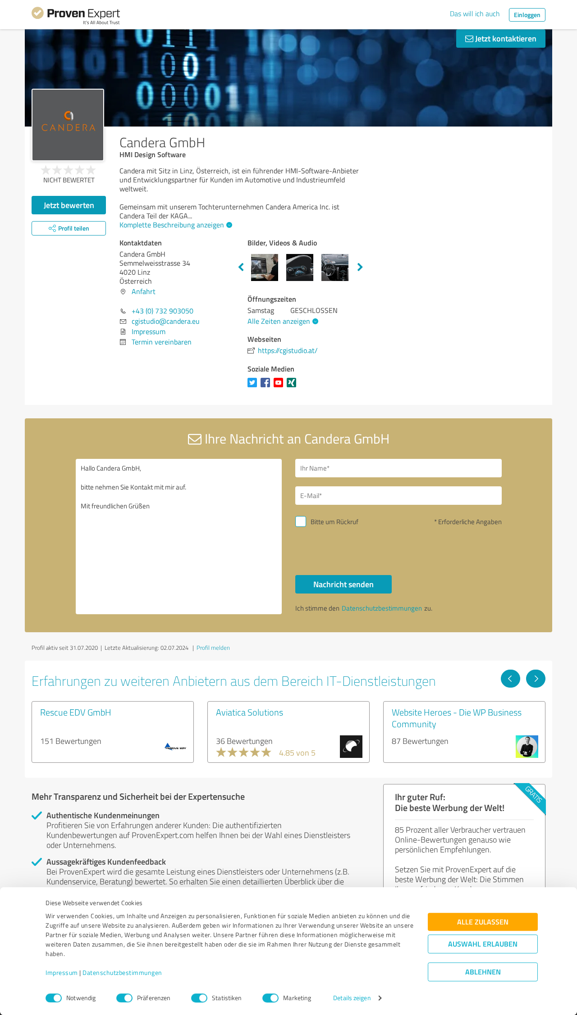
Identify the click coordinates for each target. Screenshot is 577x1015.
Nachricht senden (343, 584)
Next (360, 267)
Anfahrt (144, 291)
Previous (240, 267)
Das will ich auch (475, 13)
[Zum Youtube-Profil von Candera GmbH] (280, 387)
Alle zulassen (482, 922)
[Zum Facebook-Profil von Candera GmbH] (267, 387)
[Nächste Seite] (535, 679)
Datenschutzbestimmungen (122, 973)
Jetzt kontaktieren (504, 38)
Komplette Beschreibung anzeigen (171, 225)
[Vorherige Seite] (510, 679)
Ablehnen (483, 972)
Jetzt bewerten (69, 205)
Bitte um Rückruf (334, 521)
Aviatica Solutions (249, 712)
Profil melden (213, 647)
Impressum (62, 973)
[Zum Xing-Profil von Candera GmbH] (293, 387)
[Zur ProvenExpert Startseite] (76, 17)
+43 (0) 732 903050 (162, 311)
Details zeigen (352, 998)
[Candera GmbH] (67, 125)
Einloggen (527, 14)
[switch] (124, 997)
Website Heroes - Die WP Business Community (457, 718)
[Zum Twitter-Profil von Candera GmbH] (254, 387)
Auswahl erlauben (482, 944)
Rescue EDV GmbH (75, 712)
